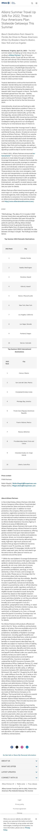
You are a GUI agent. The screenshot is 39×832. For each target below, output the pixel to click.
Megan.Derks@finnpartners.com (24, 486)
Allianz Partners (15, 55)
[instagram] (22, 747)
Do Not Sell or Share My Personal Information (19, 755)
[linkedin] (27, 747)
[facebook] (11, 747)
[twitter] (17, 747)
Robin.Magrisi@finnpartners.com (24, 483)
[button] (32, 3)
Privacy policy (19, 804)
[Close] (36, 819)
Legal (19, 800)
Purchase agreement (19, 809)
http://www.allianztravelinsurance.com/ (19, 201)
